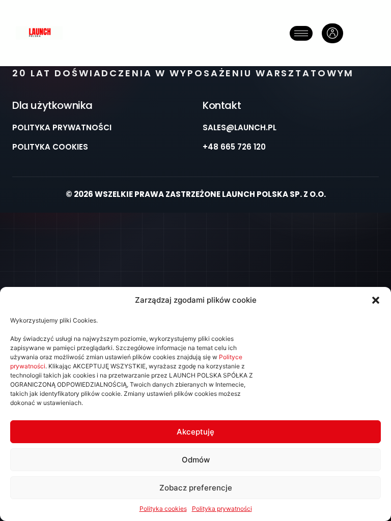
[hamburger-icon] (301, 33)
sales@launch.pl (239, 127)
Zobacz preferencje (195, 488)
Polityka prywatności (222, 508)
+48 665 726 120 (234, 146)
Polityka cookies (163, 508)
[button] (376, 300)
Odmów (196, 460)
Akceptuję (195, 432)
